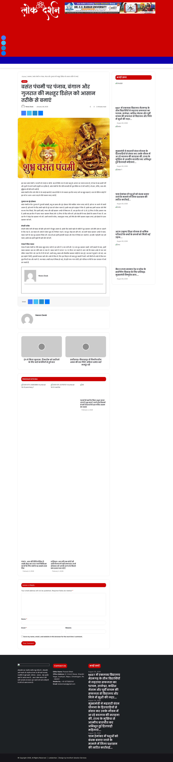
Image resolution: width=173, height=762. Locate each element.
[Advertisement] (86, 39)
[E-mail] (25, 289)
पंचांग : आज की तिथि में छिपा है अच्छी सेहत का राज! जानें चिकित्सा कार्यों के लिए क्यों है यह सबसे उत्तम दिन (34, 564)
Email (24, 628)
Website (68, 628)
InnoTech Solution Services (76, 758)
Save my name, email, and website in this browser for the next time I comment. (52, 637)
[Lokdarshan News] (39, 11)
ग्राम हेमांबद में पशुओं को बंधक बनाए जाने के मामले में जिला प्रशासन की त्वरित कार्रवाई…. (132, 197)
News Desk (29, 106)
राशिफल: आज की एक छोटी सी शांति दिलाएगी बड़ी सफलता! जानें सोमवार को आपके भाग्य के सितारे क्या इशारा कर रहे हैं (63, 564)
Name (24, 619)
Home (23, 76)
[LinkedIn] (35, 113)
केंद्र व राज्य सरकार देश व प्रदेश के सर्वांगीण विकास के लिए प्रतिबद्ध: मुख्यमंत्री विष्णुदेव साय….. (130, 272)
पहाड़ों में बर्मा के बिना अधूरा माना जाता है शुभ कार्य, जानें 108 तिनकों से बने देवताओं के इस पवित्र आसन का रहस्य (92, 403)
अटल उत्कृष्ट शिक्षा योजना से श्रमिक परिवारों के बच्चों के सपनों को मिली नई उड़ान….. (132, 234)
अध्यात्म (29, 76)
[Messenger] (40, 113)
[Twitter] (29, 113)
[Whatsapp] (150, 66)
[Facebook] (23, 113)
